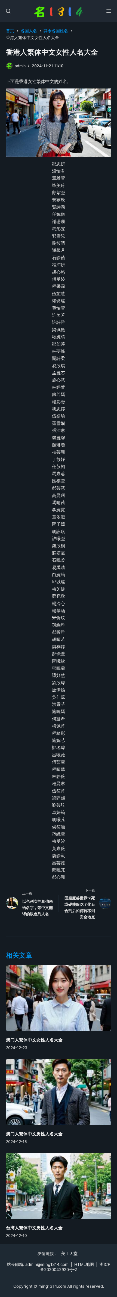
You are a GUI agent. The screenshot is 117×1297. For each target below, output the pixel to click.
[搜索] (8, 11)
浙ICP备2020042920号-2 (75, 1267)
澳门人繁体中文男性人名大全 (34, 1133)
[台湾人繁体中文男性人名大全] (58, 1186)
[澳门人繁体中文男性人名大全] (58, 1092)
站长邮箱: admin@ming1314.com (38, 1264)
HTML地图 (84, 1264)
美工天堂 (69, 1253)
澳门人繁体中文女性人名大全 (34, 1040)
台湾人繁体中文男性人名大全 (34, 1227)
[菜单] (108, 10)
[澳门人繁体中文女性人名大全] (58, 998)
